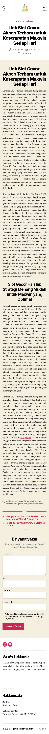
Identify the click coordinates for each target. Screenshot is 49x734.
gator (20, 49)
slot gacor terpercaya (33, 503)
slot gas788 (25, 437)
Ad (5, 578)
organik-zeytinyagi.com (21, 729)
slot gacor (18, 503)
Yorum (6, 554)
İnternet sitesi (8, 602)
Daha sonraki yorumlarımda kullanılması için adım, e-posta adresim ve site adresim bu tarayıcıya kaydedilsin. (25, 616)
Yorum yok (26, 53)
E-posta (7, 590)
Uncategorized (24, 21)
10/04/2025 (34, 49)
